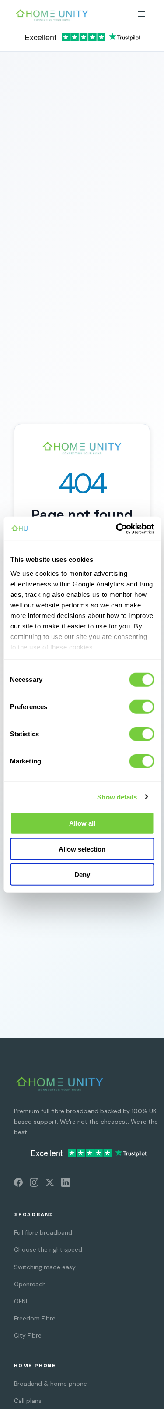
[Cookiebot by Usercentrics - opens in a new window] (117, 528)
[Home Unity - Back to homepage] (52, 15)
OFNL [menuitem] (21, 1301)
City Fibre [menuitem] (28, 1335)
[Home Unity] (59, 1083)
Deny (82, 874)
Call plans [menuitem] (28, 1401)
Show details (117, 796)
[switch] (141, 707)
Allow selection (82, 848)
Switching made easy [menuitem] (45, 1267)
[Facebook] (18, 1184)
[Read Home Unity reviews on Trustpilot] (82, 39)
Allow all (82, 823)
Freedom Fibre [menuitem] (35, 1318)
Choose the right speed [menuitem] (48, 1249)
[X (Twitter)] (49, 1184)
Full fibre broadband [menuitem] (43, 1232)
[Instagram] (34, 1184)
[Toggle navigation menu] (141, 14)
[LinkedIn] (65, 1184)
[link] (82, 39)
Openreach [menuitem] (30, 1284)
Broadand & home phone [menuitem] (50, 1384)
